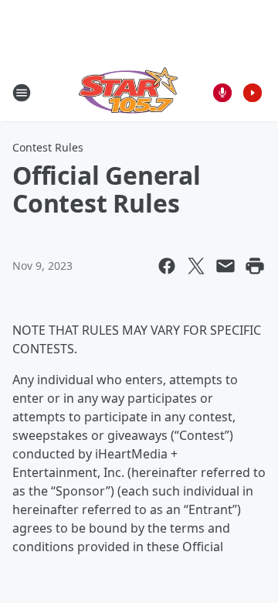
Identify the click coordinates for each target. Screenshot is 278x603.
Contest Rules (47, 147)
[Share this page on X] (196, 266)
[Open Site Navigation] (21, 92)
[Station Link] (128, 92)
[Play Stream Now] (252, 92)
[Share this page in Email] (225, 266)
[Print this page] (255, 266)
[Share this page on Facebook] (167, 266)
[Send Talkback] (222, 92)
